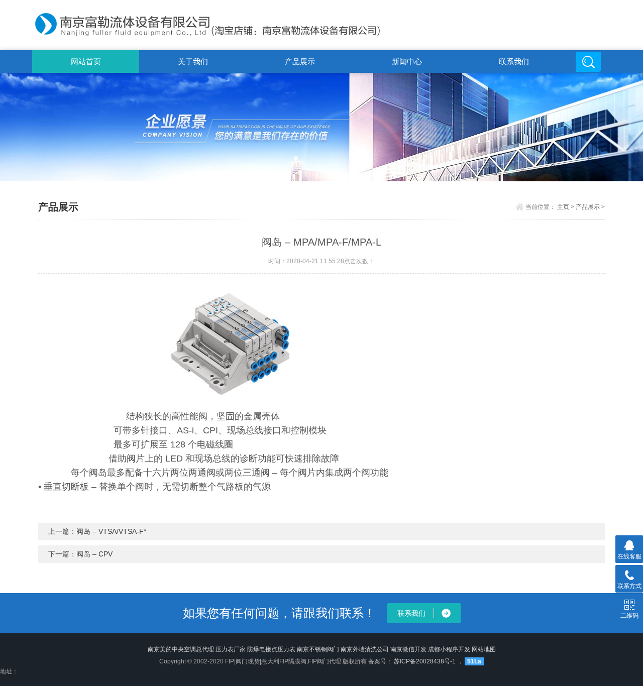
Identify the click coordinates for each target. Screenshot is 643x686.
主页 (563, 206)
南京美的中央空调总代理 (181, 649)
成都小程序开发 (449, 649)
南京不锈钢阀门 (318, 649)
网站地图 (484, 649)
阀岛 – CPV (94, 554)
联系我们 (514, 61)
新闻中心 (407, 61)
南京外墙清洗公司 (365, 649)
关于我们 (193, 61)
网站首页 (86, 61)
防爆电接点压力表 (271, 649)
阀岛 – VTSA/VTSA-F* (111, 531)
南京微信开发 (408, 649)
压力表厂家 (231, 649)
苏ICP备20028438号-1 (424, 661)
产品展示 (300, 61)
